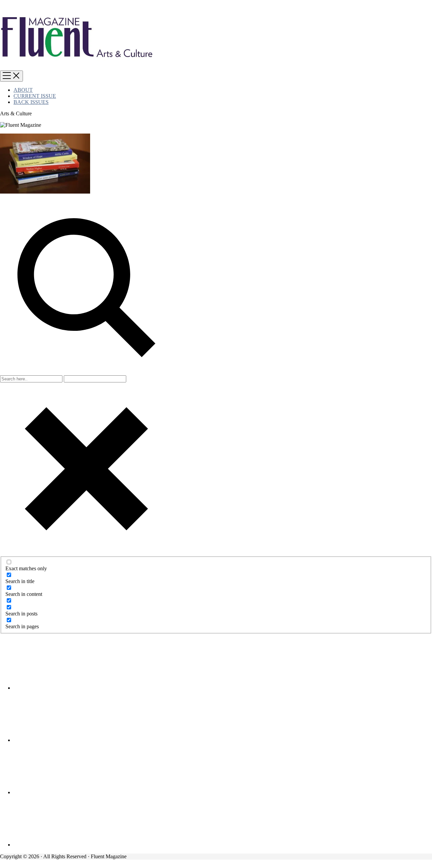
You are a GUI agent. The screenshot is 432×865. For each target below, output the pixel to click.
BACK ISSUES (31, 102)
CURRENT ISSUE (35, 96)
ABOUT (23, 90)
